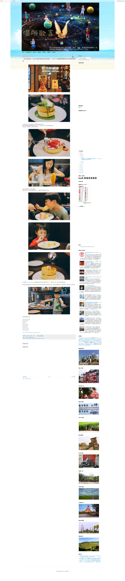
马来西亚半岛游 (28, 52)
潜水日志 (34, 52)
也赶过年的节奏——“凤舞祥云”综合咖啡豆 (92, 311)
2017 (81, 166)
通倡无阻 (39, 52)
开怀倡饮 (26, 337)
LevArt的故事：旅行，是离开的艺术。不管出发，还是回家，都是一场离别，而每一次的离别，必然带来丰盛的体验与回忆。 (90, 559)
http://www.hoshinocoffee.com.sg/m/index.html (31, 332)
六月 (81, 161)
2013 (81, 172)
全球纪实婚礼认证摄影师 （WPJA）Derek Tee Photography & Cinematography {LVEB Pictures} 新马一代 (90, 556)
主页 (23, 52)
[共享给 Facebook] (41, 335)
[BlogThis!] (38, 335)
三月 (81, 163)
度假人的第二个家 (82, 340)
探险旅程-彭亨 (89, 344)
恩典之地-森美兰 (89, 340)
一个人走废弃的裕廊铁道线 (89, 285)
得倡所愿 (49, 52)
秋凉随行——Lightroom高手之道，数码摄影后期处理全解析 (90, 560)
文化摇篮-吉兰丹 (81, 345)
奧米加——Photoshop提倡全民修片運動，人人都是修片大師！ (90, 561)
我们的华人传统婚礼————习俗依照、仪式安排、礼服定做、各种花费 (93, 262)
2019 (81, 154)
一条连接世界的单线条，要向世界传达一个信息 (93, 270)
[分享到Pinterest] (42, 335)
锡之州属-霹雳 (87, 345)
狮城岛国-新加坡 (31, 337)
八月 (81, 155)
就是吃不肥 (92, 341)
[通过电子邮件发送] (37, 335)
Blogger (64, 571)
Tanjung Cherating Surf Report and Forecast (87, 246)
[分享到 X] (40, 335)
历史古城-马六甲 (81, 342)
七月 (81, 157)
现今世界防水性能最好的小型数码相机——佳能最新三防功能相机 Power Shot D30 (93, 303)
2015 (81, 169)
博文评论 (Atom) (28, 378)
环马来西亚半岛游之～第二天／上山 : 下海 (92, 294)
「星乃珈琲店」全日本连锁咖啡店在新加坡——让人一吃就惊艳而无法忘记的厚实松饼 (91, 159)
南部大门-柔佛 (88, 342)
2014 (81, 171)
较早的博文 (74, 376)
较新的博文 (25, 376)
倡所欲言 (44, 52)
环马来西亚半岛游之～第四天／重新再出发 (92, 326)
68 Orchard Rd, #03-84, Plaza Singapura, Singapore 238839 (34, 338)
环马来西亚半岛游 (85, 341)
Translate (87, 59)
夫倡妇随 (53, 52)
